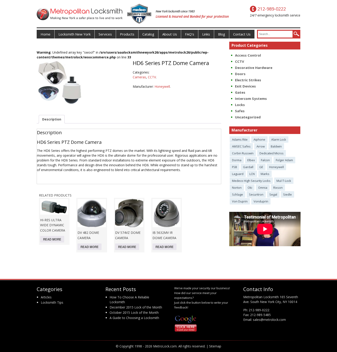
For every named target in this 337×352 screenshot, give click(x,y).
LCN (252, 174)
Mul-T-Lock (283, 181)
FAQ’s (189, 34)
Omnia (262, 188)
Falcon (265, 160)
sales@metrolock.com (269, 319)
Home (45, 34)
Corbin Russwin (243, 153)
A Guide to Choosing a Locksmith (134, 318)
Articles (46, 297)
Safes (240, 111)
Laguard (237, 174)
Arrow (261, 146)
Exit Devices (245, 86)
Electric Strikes (248, 80)
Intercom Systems (251, 98)
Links (206, 34)
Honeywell (162, 86)
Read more (52, 239)
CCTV (152, 77)
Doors (240, 73)
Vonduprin (261, 201)
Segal (273, 194)
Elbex (251, 160)
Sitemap (215, 346)
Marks (265, 174)
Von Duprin (240, 201)
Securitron (256, 194)
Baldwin (276, 146)
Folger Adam (284, 160)
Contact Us (242, 34)
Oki (250, 188)
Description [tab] (51, 119)
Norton (237, 188)
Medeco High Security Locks (251, 181)
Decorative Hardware (253, 67)
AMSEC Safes (241, 146)
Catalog (148, 34)
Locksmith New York (74, 34)
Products (127, 34)
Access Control (248, 55)
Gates (240, 92)
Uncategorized (248, 117)
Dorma (236, 160)
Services (105, 34)
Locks (240, 104)
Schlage (237, 194)
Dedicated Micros (272, 153)
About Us (169, 34)
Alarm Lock (278, 139)
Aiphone (259, 139)
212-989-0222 (259, 310)
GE (261, 167)
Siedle (287, 194)
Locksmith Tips (52, 302)
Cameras (139, 77)
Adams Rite (240, 139)
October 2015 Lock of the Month (134, 312)
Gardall (248, 167)
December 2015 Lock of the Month (136, 307)
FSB (234, 167)
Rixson (278, 188)
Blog (221, 34)
